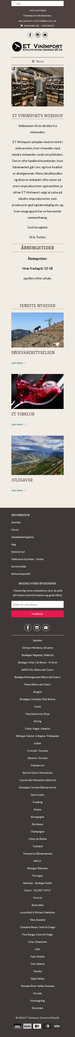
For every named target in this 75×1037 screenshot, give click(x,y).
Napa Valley (37, 978)
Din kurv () (31, 25)
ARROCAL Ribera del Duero (37, 669)
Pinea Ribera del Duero (37, 684)
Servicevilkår (18, 566)
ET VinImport (31, 1017)
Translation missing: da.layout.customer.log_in (37, 16)
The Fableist (37, 963)
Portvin (37, 897)
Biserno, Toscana (37, 757)
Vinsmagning (37, 1000)
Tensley (37, 971)
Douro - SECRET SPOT (37, 890)
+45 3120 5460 (37, 10)
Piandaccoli (37, 765)
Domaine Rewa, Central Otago (37, 927)
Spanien (37, 640)
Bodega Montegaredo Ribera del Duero (37, 677)
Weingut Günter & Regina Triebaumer (37, 735)
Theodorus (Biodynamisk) (37, 853)
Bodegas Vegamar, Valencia (37, 655)
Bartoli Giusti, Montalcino (37, 772)
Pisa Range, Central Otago (37, 934)
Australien (38, 905)
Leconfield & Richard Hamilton (37, 912)
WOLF (37, 860)
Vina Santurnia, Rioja (37, 713)
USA (37, 949)
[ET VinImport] (37, 47)
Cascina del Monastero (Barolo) (37, 780)
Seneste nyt (18, 551)
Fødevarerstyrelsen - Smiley (27, 559)
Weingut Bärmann (37, 868)
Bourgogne (37, 816)
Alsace (37, 809)
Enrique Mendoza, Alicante (37, 647)
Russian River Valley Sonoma (37, 985)
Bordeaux (37, 824)
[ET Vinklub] (37, 391)
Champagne (37, 831)
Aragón (37, 691)
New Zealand (37, 919)
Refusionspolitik (20, 573)
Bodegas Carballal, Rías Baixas (37, 699)
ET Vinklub (22, 414)
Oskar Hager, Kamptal (37, 728)
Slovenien (37, 1008)
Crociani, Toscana (37, 750)
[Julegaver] (37, 455)
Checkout (48, 25)
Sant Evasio (37, 794)
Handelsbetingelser (22, 537)
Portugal (37, 875)
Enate (37, 706)
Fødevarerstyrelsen (33, 352)
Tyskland (37, 846)
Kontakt (16, 522)
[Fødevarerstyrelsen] (37, 330)
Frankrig (38, 802)
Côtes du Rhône (37, 838)
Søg (13, 544)
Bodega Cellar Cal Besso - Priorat (37, 662)
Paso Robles (37, 956)
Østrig (37, 721)
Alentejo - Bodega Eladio (37, 883)
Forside (37, 993)
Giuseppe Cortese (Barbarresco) (37, 787)
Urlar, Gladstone (37, 941)
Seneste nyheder (37, 305)
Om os (15, 529)
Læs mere (17, 362)
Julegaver (22, 480)
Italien (37, 743)
